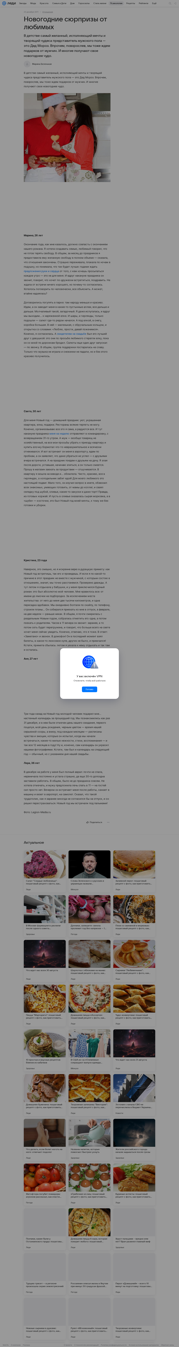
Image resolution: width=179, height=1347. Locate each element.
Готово (89, 689)
